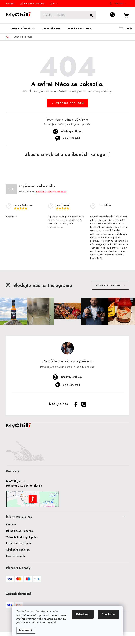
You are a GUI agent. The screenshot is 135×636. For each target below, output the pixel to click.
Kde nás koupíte (16, 556)
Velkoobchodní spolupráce (22, 537)
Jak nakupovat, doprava (32, 3)
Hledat (91, 15)
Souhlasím (108, 614)
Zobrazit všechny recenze (51, 191)
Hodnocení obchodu (18, 543)
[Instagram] (83, 404)
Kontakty (10, 3)
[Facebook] (76, 404)
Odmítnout (82, 614)
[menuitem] (22, 28)
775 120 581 (114, 15)
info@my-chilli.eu (71, 131)
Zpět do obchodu (70, 103)
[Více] (125, 28)
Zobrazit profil (108, 285)
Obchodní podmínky (18, 550)
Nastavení (25, 630)
